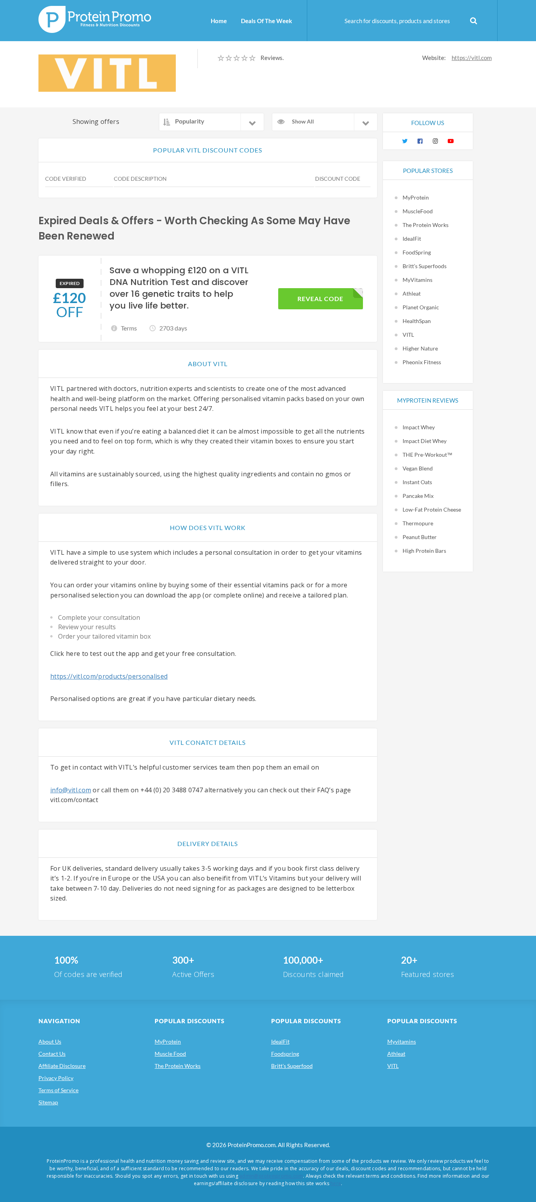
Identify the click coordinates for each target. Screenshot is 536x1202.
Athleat (412, 293)
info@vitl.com (70, 790)
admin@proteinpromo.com (271, 1176)
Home (219, 20)
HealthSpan (417, 321)
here (335, 1183)
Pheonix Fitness (422, 362)
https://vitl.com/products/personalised (109, 676)
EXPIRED (70, 283)
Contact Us (52, 1053)
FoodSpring (417, 252)
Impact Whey (419, 427)
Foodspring (285, 1053)
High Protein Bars (424, 550)
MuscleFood (418, 211)
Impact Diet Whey (425, 441)
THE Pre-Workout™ (427, 454)
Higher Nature (420, 348)
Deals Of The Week (266, 20)
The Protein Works (425, 225)
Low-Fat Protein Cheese (432, 509)
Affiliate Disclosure (62, 1065)
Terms (129, 328)
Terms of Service (58, 1090)
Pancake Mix (418, 495)
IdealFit (412, 238)
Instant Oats (417, 482)
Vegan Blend (418, 468)
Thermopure (418, 523)
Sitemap (48, 1102)
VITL (408, 334)
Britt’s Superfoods (425, 266)
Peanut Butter (420, 537)
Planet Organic (421, 307)
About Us (49, 1041)
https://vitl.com (472, 57)
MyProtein (416, 197)
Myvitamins (401, 1041)
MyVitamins (417, 279)
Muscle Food (170, 1053)
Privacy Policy (55, 1078)
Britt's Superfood (292, 1065)
